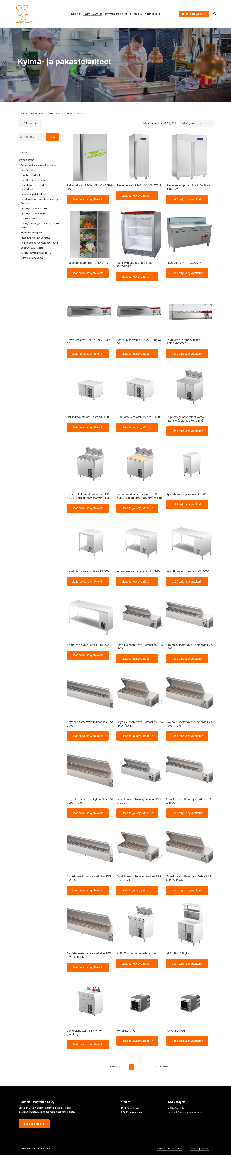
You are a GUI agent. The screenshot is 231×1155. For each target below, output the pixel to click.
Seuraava (165, 1067)
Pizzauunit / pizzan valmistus (35, 237)
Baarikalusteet (28, 170)
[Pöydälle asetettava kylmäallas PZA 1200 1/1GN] (139, 693)
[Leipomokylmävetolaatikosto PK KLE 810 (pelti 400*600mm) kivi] (90, 465)
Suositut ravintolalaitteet (33, 247)
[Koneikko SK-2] (189, 1002)
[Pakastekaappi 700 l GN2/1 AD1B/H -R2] (90, 157)
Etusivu (21, 113)
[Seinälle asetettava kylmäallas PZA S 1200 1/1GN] (139, 848)
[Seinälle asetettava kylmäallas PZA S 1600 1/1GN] (189, 848)
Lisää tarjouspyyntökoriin (87, 199)
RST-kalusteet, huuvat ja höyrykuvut (39, 242)
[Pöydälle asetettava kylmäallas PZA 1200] (139, 616)
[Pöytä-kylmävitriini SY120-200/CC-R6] (139, 311)
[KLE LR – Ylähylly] (189, 925)
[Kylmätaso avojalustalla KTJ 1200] (139, 543)
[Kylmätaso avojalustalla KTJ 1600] (189, 543)
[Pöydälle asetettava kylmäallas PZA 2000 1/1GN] (90, 770)
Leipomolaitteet (29, 218)
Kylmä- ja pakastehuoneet (34, 208)
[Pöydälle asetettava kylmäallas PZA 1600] (189, 616)
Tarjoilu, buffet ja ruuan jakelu (36, 252)
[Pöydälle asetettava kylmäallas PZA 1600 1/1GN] (189, 693)
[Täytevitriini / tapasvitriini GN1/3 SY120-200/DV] (189, 311)
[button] (34, 1124)
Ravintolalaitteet (36, 113)
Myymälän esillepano (32, 232)
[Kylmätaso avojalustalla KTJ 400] (189, 465)
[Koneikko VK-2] (139, 1002)
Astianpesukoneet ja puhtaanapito (38, 165)
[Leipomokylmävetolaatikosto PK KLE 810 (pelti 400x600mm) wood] (139, 465)
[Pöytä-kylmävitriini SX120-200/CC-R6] (90, 311)
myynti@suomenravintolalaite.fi (187, 1112)
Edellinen (115, 1067)
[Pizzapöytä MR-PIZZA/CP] (189, 234)
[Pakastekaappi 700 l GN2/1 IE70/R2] (139, 157)
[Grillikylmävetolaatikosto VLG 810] (139, 388)
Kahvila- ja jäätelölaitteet (33, 194)
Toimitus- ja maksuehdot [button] (169, 1148)
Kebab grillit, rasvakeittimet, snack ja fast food (39, 201)
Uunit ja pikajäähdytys (32, 257)
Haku (52, 137)
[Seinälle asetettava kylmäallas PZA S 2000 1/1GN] (90, 925)
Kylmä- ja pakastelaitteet (61, 113)
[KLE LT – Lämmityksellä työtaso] (139, 925)
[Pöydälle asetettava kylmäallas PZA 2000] (90, 693)
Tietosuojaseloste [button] (199, 1148)
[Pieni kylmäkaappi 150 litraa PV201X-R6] (139, 234)
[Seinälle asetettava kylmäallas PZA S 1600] (189, 770)
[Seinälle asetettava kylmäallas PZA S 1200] (139, 770)
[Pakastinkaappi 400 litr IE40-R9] (90, 234)
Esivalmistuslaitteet (30, 175)
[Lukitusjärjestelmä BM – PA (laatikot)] (90, 1002)
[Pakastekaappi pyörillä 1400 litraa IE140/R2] (189, 157)
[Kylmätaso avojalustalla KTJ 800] (90, 543)
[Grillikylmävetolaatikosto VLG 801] (90, 388)
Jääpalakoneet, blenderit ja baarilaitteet (35, 187)
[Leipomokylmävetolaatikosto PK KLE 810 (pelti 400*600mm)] (189, 388)
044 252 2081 (177, 1108)
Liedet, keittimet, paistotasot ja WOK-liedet (40, 225)
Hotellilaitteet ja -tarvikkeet (35, 180)
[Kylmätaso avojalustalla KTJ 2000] (90, 616)
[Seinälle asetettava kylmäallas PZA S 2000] (90, 848)
